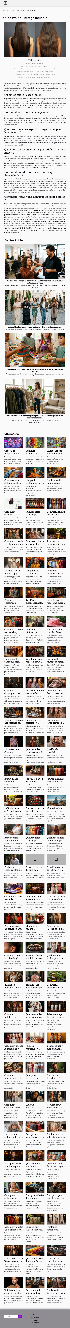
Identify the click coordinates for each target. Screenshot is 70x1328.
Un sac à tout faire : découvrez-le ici (35, 1230)
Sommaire (35, 60)
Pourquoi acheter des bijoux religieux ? (35, 1198)
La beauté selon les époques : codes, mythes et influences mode (35, 327)
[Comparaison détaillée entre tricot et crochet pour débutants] (13, 472)
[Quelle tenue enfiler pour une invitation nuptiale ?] (56, 947)
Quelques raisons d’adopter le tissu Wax (35, 1261)
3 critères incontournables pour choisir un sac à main (34, 604)
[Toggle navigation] (5, 3)
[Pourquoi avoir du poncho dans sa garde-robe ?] (13, 918)
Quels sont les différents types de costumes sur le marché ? (55, 1294)
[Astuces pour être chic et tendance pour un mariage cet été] (56, 888)
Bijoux (35, 1315)
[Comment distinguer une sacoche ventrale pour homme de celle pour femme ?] (13, 682)
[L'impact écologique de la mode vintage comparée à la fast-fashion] (35, 472)
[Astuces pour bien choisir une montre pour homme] (56, 1250)
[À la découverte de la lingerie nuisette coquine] (56, 859)
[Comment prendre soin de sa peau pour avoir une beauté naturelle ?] (56, 977)
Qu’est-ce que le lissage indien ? (34, 63)
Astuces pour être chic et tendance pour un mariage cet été (56, 900)
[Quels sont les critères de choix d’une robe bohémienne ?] (35, 741)
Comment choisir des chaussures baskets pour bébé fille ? (56, 694)
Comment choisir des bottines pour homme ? (13, 723)
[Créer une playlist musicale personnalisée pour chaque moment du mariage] (13, 443)
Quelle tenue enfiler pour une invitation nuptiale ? (55, 959)
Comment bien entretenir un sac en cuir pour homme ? (35, 900)
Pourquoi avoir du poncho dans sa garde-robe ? (12, 929)
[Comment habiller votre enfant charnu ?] (13, 1006)
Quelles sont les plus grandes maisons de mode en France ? (35, 1294)
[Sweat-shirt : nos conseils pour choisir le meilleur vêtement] (35, 651)
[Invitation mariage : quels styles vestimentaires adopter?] (13, 977)
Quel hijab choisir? (52, 751)
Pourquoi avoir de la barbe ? (55, 1076)
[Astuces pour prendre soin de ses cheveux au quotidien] (56, 533)
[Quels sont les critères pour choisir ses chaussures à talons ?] (35, 504)
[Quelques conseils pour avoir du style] (35, 1067)
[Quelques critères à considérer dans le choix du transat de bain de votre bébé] (13, 1187)
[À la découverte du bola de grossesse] (35, 859)
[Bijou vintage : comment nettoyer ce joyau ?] (13, 771)
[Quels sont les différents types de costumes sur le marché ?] (56, 1282)
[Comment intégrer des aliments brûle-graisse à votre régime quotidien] (35, 443)
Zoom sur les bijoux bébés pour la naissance (35, 988)
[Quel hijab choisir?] (56, 741)
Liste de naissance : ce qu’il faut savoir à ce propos (35, 1108)
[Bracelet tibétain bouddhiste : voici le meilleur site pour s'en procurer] (35, 947)
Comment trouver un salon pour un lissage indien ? (34, 77)
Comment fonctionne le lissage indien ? (34, 66)
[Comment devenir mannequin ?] (13, 504)
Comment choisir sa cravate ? (56, 513)
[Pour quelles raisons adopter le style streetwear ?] (56, 651)
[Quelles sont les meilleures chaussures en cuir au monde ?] (56, 472)
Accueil (5, 10)
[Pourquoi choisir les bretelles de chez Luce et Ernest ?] (56, 771)
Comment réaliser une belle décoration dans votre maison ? (13, 1079)
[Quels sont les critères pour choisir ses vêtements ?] (35, 830)
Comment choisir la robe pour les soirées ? (13, 544)
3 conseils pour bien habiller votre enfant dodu (55, 1050)
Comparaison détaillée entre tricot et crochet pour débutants (12, 484)
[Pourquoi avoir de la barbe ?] (56, 1067)
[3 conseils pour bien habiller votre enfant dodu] (56, 1038)
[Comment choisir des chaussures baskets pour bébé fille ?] (56, 682)
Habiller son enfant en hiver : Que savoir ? (13, 1137)
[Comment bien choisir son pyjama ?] (13, 592)
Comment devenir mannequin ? (11, 515)
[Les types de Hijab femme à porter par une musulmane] (56, 712)
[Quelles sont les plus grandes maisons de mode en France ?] (35, 1282)
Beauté (35, 1320)
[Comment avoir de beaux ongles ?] (56, 1155)
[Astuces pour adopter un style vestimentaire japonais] (56, 1097)
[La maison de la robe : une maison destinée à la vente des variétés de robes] (56, 592)
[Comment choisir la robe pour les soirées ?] (13, 533)
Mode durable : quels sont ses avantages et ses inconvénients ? (55, 812)
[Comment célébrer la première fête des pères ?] (35, 621)
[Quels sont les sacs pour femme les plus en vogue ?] (13, 651)
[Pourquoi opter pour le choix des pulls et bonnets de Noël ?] (56, 1187)
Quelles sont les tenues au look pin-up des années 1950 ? (34, 1018)
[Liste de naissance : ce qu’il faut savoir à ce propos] (35, 1097)
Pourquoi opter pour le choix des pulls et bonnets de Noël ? (56, 1199)
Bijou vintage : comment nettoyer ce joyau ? (13, 783)
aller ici (42, 107)
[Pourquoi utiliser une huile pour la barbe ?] (13, 1155)
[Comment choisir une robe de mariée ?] (35, 533)
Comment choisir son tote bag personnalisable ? (13, 632)
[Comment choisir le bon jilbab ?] (13, 1038)
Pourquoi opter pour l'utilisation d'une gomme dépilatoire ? (55, 633)
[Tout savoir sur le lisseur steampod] (13, 1250)
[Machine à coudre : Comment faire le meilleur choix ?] (35, 918)
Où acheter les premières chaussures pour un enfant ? (34, 724)
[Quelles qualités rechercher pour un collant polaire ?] (56, 830)
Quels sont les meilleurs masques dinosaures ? (33, 1167)
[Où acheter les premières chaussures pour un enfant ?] (35, 712)
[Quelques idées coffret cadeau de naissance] (56, 1126)
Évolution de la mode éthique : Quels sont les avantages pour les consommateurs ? (35, 417)
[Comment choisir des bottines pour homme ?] (13, 712)
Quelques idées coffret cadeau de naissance (56, 1137)
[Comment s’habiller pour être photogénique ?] (13, 1097)
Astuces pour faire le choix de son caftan (55, 929)
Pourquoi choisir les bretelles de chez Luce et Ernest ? (55, 783)
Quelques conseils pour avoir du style (33, 1078)
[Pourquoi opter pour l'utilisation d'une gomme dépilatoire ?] (56, 621)
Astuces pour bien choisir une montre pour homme (55, 1262)
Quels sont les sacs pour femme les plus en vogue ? (13, 663)
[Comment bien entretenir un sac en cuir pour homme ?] (35, 888)
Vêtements (35, 1322)
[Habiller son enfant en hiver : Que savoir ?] (13, 1126)
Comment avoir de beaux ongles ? (56, 1165)
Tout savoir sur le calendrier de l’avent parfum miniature (35, 812)
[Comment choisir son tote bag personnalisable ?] (13, 621)
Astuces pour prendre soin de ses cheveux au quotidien (55, 545)
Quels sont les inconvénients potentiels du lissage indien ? (34, 72)
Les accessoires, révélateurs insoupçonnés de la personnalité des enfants (35, 370)
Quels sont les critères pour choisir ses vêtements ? (33, 841)
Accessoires (35, 1317)
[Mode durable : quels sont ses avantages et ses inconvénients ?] (56, 800)
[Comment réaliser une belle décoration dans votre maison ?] (13, 1067)
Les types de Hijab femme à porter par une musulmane (54, 724)
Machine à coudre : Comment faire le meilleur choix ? (35, 930)
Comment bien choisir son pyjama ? (12, 603)
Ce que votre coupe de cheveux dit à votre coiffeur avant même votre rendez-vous (35, 282)
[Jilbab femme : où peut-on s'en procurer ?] (35, 682)
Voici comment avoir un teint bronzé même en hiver (13, 1294)
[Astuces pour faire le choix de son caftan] (56, 918)
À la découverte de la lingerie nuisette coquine (56, 870)
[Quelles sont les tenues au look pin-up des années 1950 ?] (35, 1006)
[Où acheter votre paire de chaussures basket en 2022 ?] (13, 888)
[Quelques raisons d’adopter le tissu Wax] (35, 1250)
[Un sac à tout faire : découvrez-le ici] (35, 1219)
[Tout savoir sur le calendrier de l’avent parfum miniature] (35, 800)
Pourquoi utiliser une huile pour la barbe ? (13, 1166)
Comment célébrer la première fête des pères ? (35, 633)
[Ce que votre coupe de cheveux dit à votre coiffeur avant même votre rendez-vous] (35, 261)
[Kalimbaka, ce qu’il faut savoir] (13, 800)
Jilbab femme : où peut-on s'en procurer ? (35, 693)
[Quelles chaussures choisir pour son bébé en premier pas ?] (35, 1038)
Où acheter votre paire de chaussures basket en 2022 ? (13, 900)
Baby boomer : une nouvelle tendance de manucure (11, 841)
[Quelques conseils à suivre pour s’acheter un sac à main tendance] (35, 1126)
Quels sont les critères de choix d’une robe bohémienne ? (34, 753)
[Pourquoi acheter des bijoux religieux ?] (35, 1187)
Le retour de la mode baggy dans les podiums (13, 573)
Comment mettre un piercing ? (13, 957)
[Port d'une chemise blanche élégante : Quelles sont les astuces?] (13, 859)
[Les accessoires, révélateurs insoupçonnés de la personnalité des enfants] (35, 350)
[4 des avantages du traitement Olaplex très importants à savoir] (56, 1006)
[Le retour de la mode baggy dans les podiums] (13, 563)
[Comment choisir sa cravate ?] (56, 504)
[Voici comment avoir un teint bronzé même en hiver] (13, 1282)
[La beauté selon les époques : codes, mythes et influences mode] (35, 307)
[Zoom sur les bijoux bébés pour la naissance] (35, 977)
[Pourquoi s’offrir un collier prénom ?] (35, 771)
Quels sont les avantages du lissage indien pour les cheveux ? (34, 69)
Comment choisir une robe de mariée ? (35, 544)
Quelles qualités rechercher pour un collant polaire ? (56, 841)
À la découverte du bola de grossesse (34, 870)
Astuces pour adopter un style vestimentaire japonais (55, 1108)
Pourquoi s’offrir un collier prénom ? (34, 782)
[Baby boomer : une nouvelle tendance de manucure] (13, 830)
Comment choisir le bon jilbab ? (13, 1047)
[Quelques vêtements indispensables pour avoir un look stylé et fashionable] (56, 1219)
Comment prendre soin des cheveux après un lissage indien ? (34, 74)
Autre (12, 10)
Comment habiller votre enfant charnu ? (12, 1017)
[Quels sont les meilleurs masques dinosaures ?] (35, 1155)
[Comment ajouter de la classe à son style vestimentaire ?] (13, 1219)
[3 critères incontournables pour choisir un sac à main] (35, 592)
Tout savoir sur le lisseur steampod (13, 1260)
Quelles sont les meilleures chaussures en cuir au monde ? (55, 484)
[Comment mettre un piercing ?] (13, 947)
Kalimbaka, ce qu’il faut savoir (12, 809)
